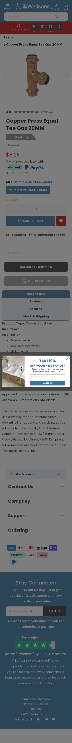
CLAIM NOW (47, 383)
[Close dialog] (68, 358)
